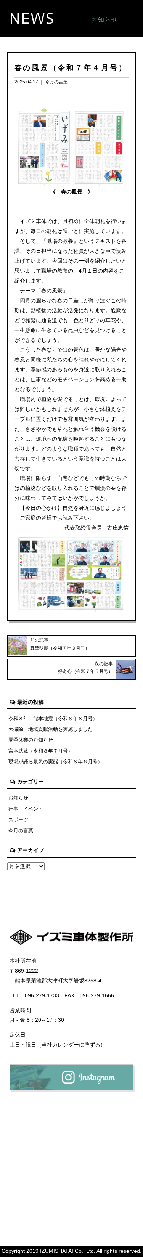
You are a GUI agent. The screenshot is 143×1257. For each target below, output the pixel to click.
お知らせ (18, 798)
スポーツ (18, 819)
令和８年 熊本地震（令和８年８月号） (53, 718)
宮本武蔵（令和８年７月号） (40, 751)
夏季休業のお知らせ (30, 740)
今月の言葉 (56, 82)
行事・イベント (25, 809)
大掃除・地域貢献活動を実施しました (50, 729)
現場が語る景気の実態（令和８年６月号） (55, 761)
